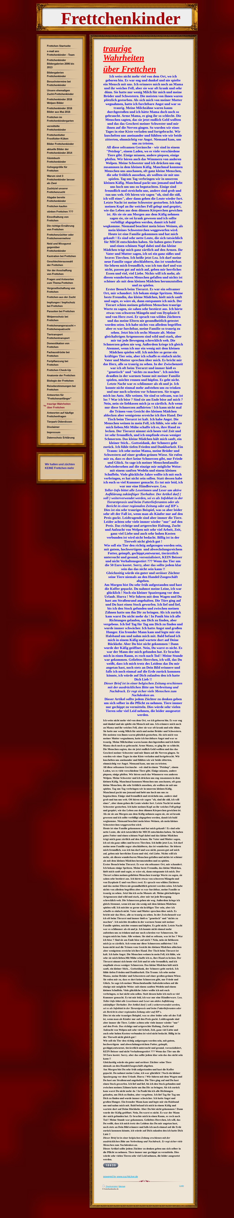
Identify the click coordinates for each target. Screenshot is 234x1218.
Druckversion (111, 1186)
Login (181, 1186)
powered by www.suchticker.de (120, 1176)
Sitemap (122, 1186)
